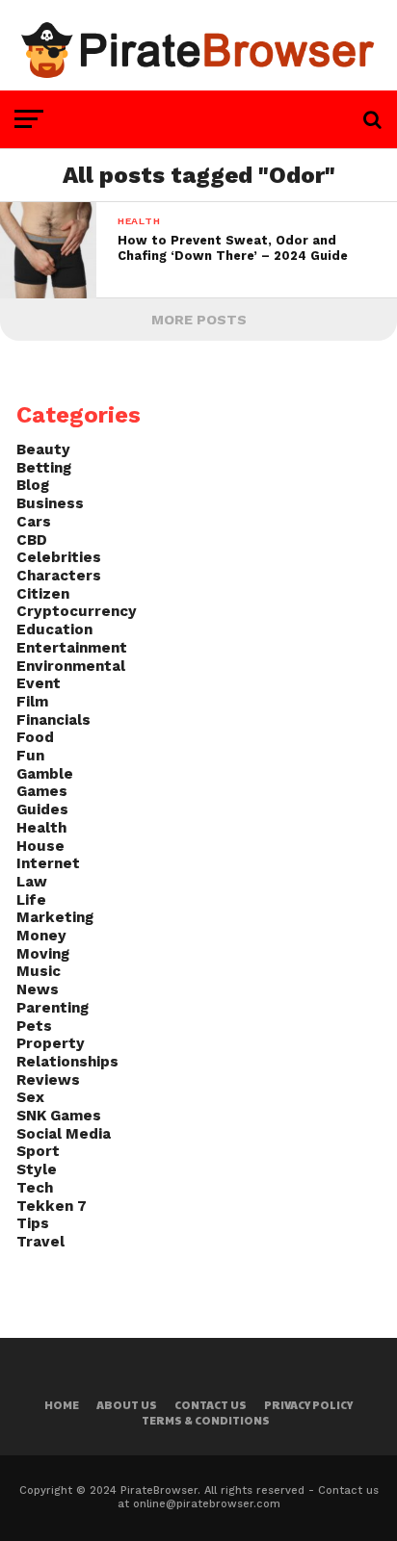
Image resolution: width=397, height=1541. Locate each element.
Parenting (52, 1007)
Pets (34, 1026)
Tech (34, 1187)
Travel (40, 1241)
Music (38, 971)
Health (41, 827)
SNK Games (58, 1115)
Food (35, 737)
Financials (53, 720)
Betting (43, 467)
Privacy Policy (308, 1405)
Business (50, 503)
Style (36, 1169)
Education (54, 629)
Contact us (210, 1405)
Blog (32, 485)
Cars (33, 521)
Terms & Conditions (206, 1420)
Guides (42, 809)
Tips (32, 1223)
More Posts (199, 319)
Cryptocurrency (76, 611)
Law (31, 881)
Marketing (54, 917)
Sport (38, 1151)
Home (61, 1405)
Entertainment (71, 647)
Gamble (44, 774)
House (40, 846)
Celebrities (58, 557)
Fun (30, 755)
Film (32, 701)
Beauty (43, 449)
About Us (126, 1405)
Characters (58, 575)
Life (31, 900)
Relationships (67, 1061)
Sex (30, 1097)
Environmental (70, 666)
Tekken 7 (51, 1206)
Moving (42, 954)
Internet (48, 863)
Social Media (63, 1134)
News (37, 989)
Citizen (42, 594)
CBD (31, 540)
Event (38, 683)
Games (41, 791)
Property (50, 1043)
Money (41, 935)
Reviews (48, 1080)
